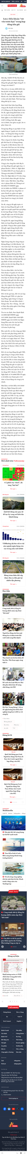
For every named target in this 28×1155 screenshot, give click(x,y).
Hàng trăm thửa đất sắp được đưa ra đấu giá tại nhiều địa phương (13, 578)
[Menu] (2, 1153)
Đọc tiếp (6, 591)
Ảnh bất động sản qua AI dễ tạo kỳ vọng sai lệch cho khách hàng (13, 514)
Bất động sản (6, 494)
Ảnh (2, 1063)
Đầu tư (13, 10)
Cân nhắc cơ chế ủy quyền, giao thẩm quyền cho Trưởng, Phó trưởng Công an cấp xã (11, 939)
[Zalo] (22, 1111)
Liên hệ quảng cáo (13, 1101)
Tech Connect (7, 1023)
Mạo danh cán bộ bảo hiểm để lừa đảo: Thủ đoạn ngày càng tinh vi (13, 660)
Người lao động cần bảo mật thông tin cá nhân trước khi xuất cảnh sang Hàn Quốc (12, 635)
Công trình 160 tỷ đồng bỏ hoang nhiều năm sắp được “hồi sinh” (12, 611)
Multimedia (8, 810)
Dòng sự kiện (13, 957)
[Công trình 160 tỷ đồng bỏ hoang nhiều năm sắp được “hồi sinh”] (13, 902)
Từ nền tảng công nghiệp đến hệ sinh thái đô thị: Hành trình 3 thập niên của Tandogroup (13, 880)
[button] (11, 801)
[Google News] (21, 1153)
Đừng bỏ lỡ (7, 735)
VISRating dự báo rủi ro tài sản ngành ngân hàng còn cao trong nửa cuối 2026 (13, 546)
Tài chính (20, 10)
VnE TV (26, 1)
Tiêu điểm (7, 10)
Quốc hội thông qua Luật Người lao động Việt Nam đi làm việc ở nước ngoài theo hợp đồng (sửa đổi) (12, 788)
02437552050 (7, 1097)
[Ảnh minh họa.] (13, 57)
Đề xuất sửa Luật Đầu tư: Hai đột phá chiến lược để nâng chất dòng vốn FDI (13, 685)
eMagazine (25, 813)
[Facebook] (4, 1111)
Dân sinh (13, 752)
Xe (21, 1)
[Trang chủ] (2, 10)
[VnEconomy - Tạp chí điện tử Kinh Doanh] (13, 1009)
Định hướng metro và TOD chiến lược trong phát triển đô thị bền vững (12, 977)
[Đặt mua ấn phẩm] (22, 5)
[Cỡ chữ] (17, 1153)
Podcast (10, 813)
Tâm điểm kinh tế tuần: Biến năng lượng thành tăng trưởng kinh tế (12, 855)
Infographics (17, 813)
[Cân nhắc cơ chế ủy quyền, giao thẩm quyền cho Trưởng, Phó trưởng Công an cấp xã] (12, 928)
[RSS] (13, 1115)
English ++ (20, 1023)
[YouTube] (13, 1111)
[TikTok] (17, 1111)
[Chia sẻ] (25, 1153)
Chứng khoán (5, 1)
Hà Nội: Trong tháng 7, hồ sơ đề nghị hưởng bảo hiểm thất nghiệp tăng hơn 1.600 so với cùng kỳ (13, 711)
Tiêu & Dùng (15, 1)
